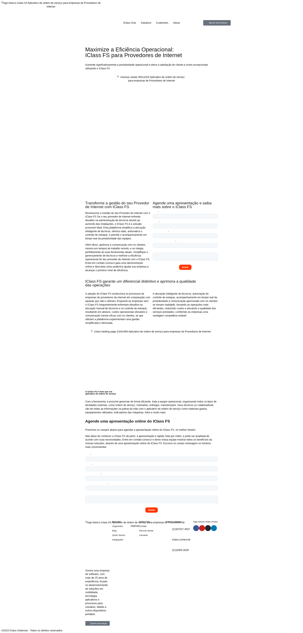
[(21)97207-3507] (169, 528)
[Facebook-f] (196, 528)
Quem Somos (118, 535)
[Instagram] (208, 528)
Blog (114, 531)
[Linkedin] (214, 528)
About (176, 22)
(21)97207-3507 (181, 529)
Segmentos (117, 526)
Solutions (146, 22)
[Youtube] (202, 528)
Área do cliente (146, 531)
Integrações (117, 540)
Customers (162, 22)
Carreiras (143, 535)
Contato (143, 526)
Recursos (116, 522)
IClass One (129, 22)
